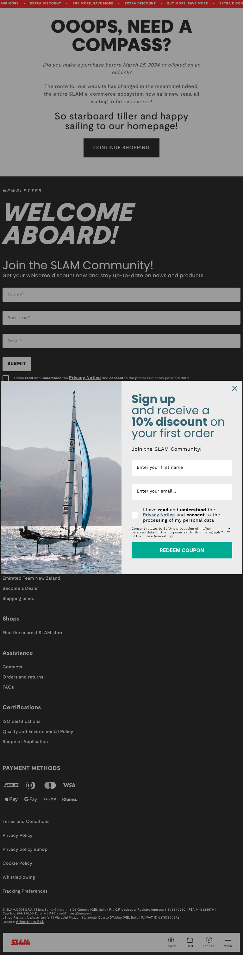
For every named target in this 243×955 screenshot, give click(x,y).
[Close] (234, 388)
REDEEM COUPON (181, 550)
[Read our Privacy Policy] (228, 530)
